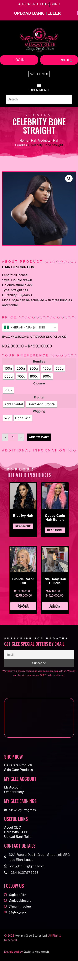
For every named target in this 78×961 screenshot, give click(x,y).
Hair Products (40, 140)
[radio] (8, 368)
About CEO (12, 827)
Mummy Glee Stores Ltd (31, 935)
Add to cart (39, 437)
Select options (23, 606)
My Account (12, 787)
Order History (14, 792)
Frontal (39, 397)
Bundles (39, 361)
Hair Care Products (18, 765)
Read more (23, 526)
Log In (19, 60)
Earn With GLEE (16, 832)
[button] (39, 74)
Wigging (39, 411)
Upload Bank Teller (18, 836)
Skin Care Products (18, 770)
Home (24, 140)
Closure (39, 383)
